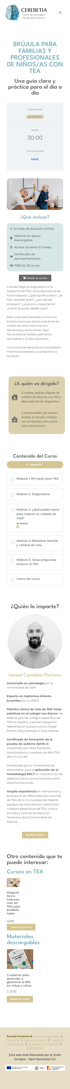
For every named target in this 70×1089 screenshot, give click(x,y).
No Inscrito (35, 117)
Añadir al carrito (20, 999)
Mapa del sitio (35, 1047)
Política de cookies (35, 1040)
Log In (34, 158)
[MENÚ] (60, 12)
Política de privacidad (47, 1036)
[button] (35, 278)
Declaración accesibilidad (43, 1044)
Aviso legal (13, 1040)
